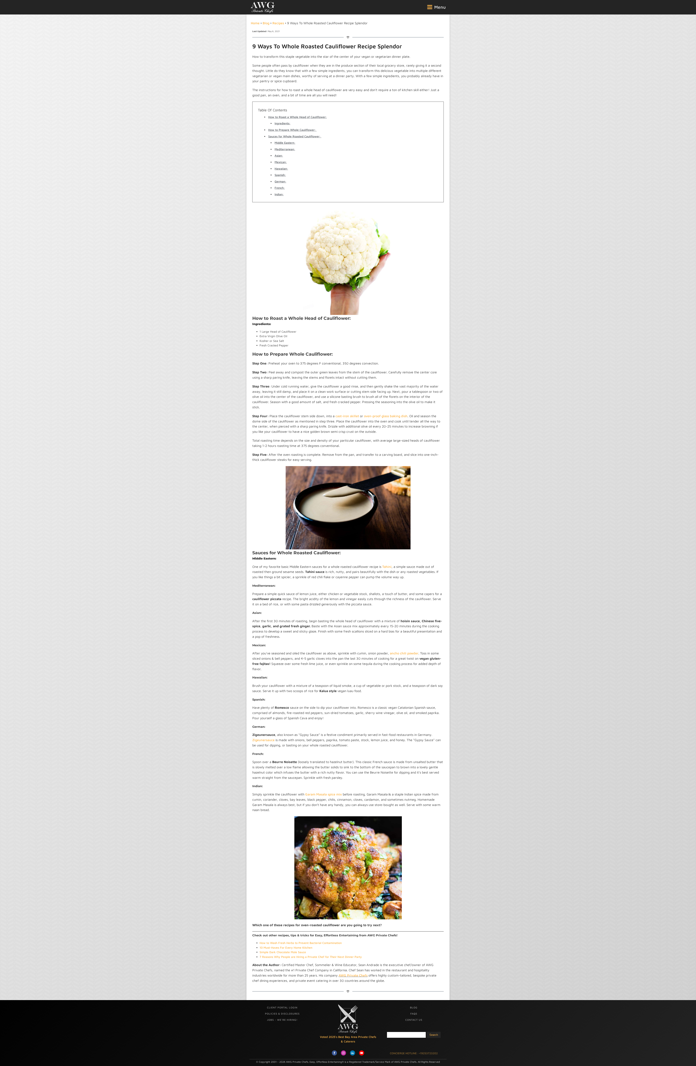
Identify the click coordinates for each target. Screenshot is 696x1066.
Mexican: (281, 162)
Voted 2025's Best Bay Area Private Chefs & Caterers (348, 1039)
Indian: (279, 194)
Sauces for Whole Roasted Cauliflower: (294, 136)
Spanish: (280, 175)
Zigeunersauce (263, 740)
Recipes (278, 23)
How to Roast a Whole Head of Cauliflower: (297, 117)
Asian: (279, 155)
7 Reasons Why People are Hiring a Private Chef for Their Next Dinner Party (311, 956)
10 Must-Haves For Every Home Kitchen (286, 947)
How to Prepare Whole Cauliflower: (292, 129)
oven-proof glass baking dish (385, 416)
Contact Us (413, 1019)
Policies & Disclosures (282, 1013)
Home (255, 23)
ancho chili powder (404, 653)
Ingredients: (282, 123)
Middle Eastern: (285, 142)
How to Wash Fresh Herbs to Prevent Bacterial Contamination (301, 942)
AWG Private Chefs (353, 975)
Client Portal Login (282, 1007)
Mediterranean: (285, 149)
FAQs (413, 1013)
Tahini (387, 567)
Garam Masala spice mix (323, 794)
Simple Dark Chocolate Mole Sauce (283, 952)
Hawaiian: (281, 168)
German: (280, 181)
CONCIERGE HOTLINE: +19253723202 (414, 1053)
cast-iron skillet (347, 416)
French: (280, 187)
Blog (266, 23)
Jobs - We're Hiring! (282, 1019)
